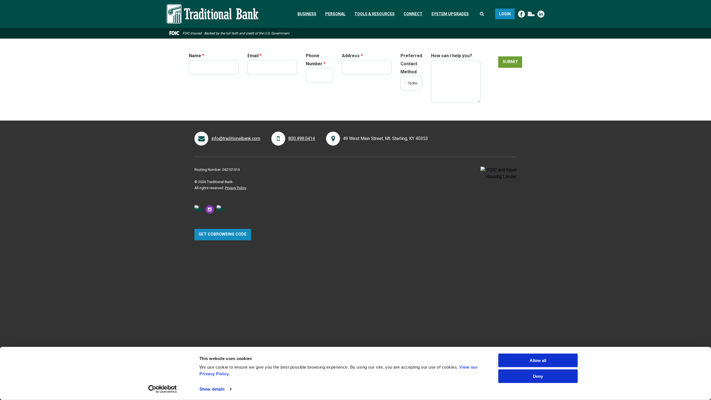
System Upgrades (450, 14)
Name (195, 55)
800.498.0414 (301, 138)
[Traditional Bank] (212, 7)
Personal (335, 14)
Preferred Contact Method (411, 63)
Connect (413, 14)
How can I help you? (451, 55)
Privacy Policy (235, 188)
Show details (212, 389)
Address (351, 55)
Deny (538, 376)
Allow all (538, 360)
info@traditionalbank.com (235, 138)
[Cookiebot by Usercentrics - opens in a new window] (162, 389)
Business (306, 14)
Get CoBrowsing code (223, 234)
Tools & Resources (374, 14)
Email (253, 55)
